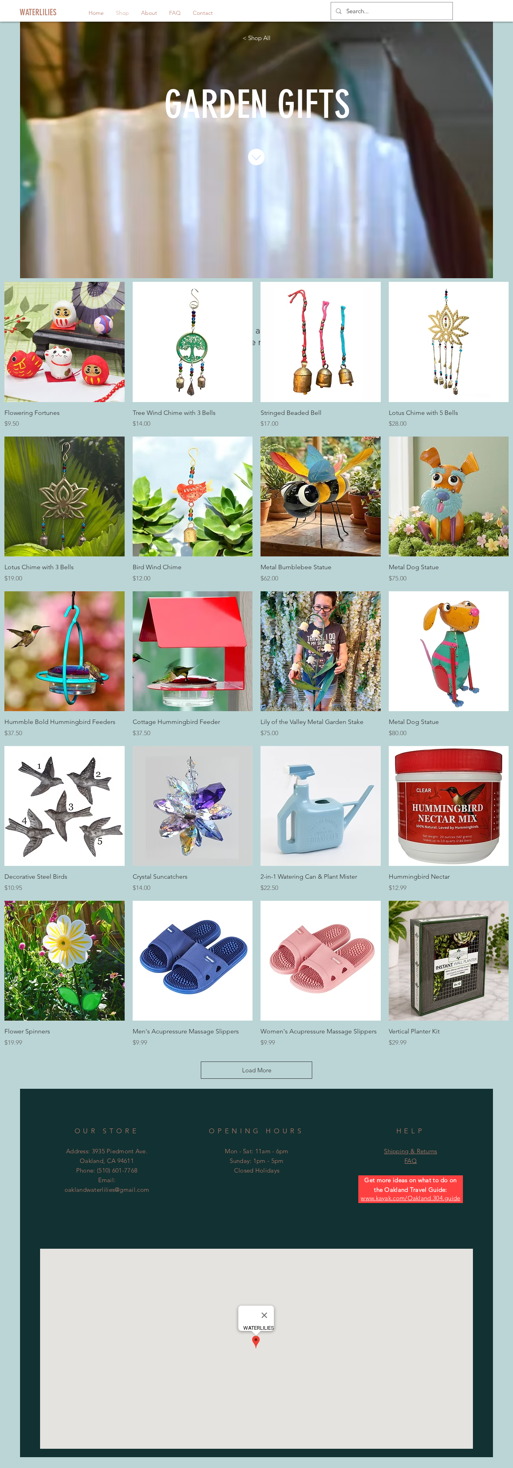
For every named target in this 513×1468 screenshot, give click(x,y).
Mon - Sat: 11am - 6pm (256, 1151)
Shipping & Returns (410, 1151)
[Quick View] (64, 342)
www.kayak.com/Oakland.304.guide (410, 1198)
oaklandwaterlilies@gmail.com (107, 1189)
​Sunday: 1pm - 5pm (256, 1161)
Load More (256, 1070)
